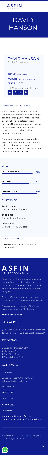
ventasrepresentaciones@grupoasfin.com (22, 419)
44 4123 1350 (8, 392)
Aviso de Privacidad (12, 315)
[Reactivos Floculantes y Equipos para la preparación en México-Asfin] (14, 6)
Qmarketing (25, 435)
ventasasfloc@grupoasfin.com (16, 416)
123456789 (22, 74)
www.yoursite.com (28, 79)
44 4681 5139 (8, 405)
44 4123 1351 (8, 398)
